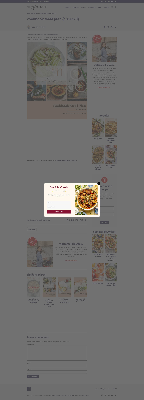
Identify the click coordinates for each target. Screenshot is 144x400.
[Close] (98, 183)
